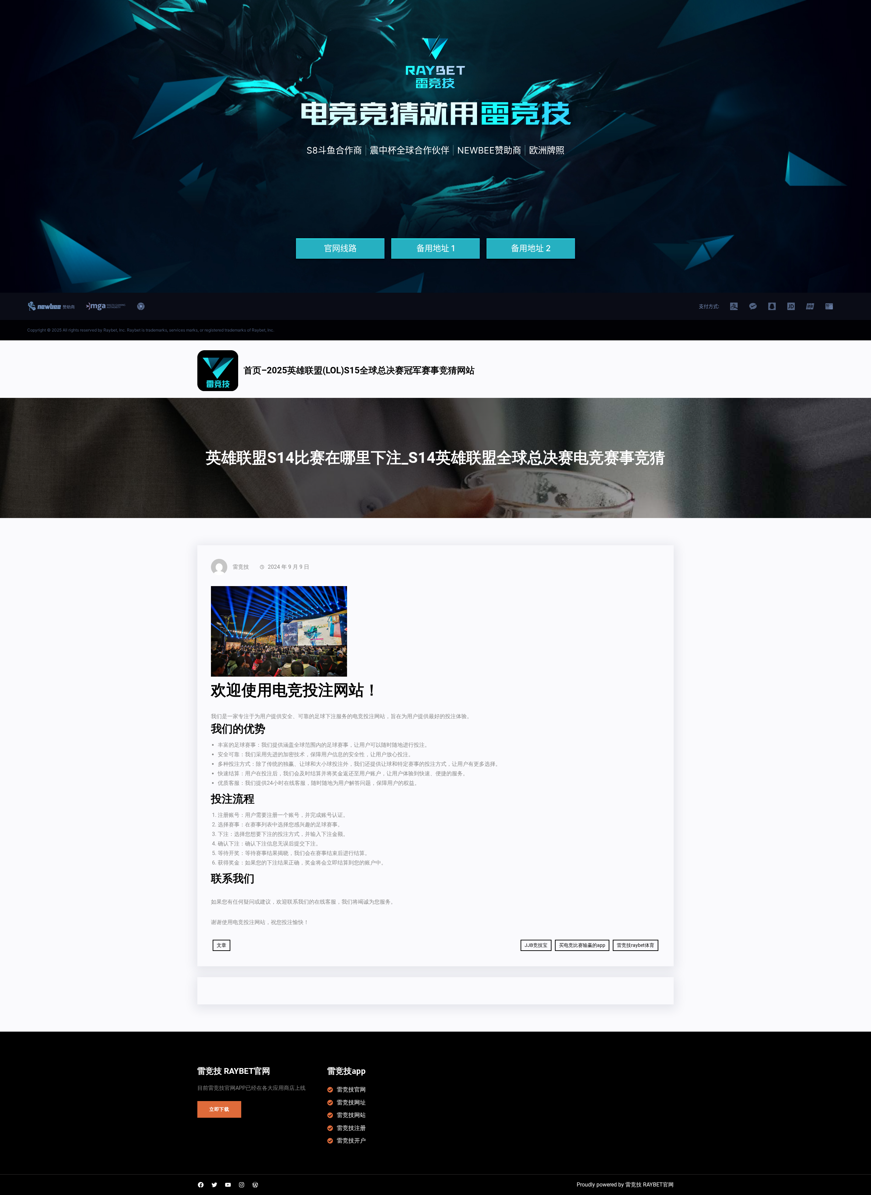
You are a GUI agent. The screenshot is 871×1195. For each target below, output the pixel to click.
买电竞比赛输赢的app (582, 945)
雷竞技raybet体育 (635, 945)
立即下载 (219, 1109)
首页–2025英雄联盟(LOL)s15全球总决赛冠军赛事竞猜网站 (359, 370)
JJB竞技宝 (536, 945)
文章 (221, 945)
